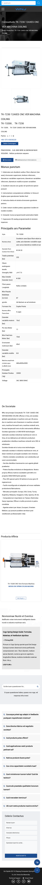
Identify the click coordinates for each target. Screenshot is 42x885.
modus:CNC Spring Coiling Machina (21, 586)
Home (4, 30)
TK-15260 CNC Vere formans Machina (21, 584)
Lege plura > (7, 664)
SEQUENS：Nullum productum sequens (15, 153)
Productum (10, 30)
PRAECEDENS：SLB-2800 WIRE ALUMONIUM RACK (19, 150)
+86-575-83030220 (8, 140)
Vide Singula (20, 598)
